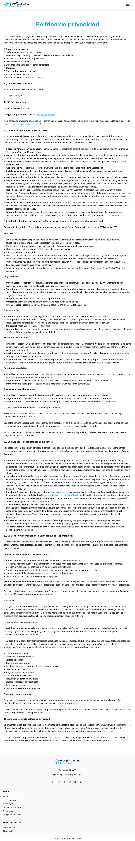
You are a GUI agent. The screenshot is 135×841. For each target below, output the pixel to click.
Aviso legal (8, 803)
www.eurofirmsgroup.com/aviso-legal (60, 495)
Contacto (7, 796)
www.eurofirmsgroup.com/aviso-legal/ (22, 124)
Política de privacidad (12, 807)
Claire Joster (8, 831)
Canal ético (8, 811)
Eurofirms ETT (9, 827)
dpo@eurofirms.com (45, 115)
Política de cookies (11, 800)
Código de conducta (12, 814)
